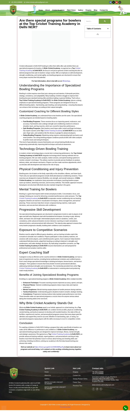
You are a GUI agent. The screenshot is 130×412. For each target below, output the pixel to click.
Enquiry (88, 10)
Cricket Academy (58, 10)
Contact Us (104, 10)
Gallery (80, 10)
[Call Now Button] (125, 408)
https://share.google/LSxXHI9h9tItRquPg (49, 347)
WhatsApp (66, 81)
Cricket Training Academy (53, 130)
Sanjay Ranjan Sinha (80, 379)
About (47, 10)
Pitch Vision (71, 10)
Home (41, 10)
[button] (108, 28)
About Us (48, 375)
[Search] (105, 21)
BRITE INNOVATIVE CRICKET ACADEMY (55, 388)
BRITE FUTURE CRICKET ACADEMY (54, 383)
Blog (95, 10)
